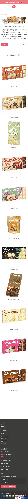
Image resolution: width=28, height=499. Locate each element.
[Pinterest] (9, 463)
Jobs (2, 432)
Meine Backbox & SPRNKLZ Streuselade (9, 493)
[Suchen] (4, 6)
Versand (2, 433)
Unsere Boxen (4, 429)
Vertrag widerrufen (5, 437)
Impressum (3, 440)
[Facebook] (24, 44)
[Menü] (1, 6)
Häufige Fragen (4, 430)
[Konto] (23, 6)
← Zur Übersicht (4, 14)
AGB (2, 441)
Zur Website (4, 44)
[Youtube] (7, 463)
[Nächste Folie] (26, 2)
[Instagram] (26, 44)
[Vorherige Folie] (1, 2)
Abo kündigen (3, 438)
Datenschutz (3, 443)
